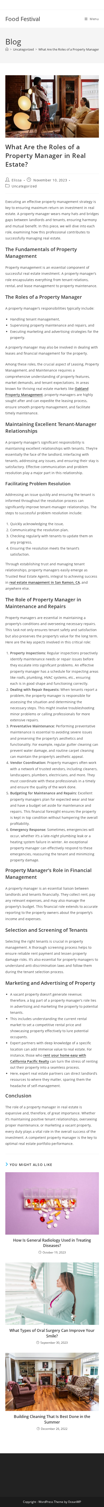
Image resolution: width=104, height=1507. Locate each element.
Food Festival (22, 19)
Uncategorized (24, 186)
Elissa (17, 180)
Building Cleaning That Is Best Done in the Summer (52, 1419)
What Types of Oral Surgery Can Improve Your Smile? (52, 1333)
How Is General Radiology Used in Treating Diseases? (52, 1243)
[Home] (6, 49)
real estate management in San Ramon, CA (44, 582)
